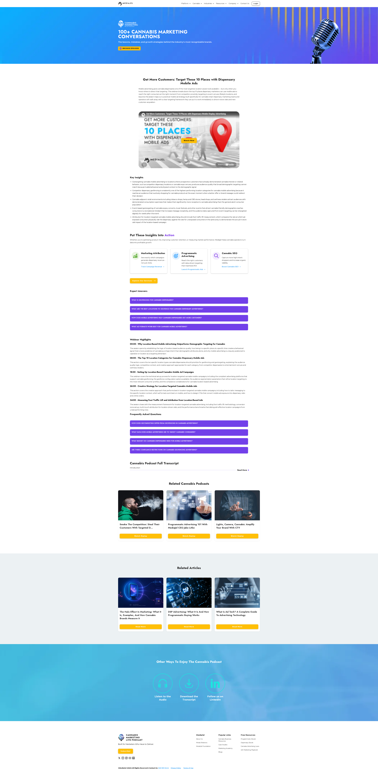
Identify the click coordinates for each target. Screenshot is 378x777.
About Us (199, 739)
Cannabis (196, 3)
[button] (186, 4)
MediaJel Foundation (203, 746)
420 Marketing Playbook (249, 750)
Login (255, 3)
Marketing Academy (225, 748)
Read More (141, 627)
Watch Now (189, 140)
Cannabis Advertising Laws (250, 746)
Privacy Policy (176, 768)
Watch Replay (140, 536)
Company (232, 3)
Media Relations (201, 743)
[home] (125, 3)
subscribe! (126, 751)
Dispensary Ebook (247, 743)
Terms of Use (188, 768)
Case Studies (222, 745)
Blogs (220, 752)
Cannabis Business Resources (224, 740)
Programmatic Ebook (248, 739)
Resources (220, 3)
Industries (208, 3)
